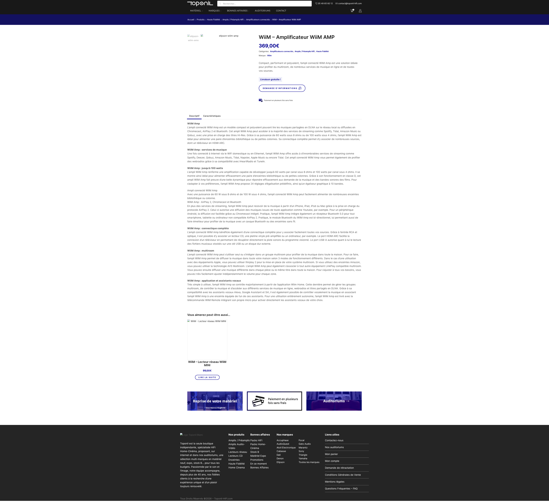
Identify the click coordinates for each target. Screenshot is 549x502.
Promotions (256, 459)
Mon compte (332, 461)
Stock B (254, 452)
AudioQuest (283, 444)
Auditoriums (262, 10)
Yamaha (303, 458)
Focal (301, 440)
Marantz (303, 447)
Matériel (195, 10)
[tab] (194, 116)
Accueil (190, 19)
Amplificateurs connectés (258, 19)
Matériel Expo (258, 455)
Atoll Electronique (286, 447)
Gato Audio (305, 444)
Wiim (269, 55)
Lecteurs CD (235, 455)
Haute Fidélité (213, 19)
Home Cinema (236, 467)
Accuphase (283, 440)
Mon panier (331, 454)
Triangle (303, 455)
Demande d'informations (280, 88)
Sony (301, 451)
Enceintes (234, 459)
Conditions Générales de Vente (343, 474)
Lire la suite (207, 377)
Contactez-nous (334, 440)
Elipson (281, 462)
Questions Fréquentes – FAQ (341, 488)
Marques (214, 10)
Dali (279, 455)
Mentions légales (334, 481)
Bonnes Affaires (237, 10)
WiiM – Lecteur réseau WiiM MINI (207, 363)
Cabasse (281, 451)
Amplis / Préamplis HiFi (233, 19)
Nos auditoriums (334, 447)
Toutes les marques (309, 462)
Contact (281, 10)
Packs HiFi (256, 440)
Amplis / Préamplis (239, 440)
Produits (200, 19)
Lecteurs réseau (237, 452)
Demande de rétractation (339, 467)
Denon (280, 458)
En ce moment (258, 463)
